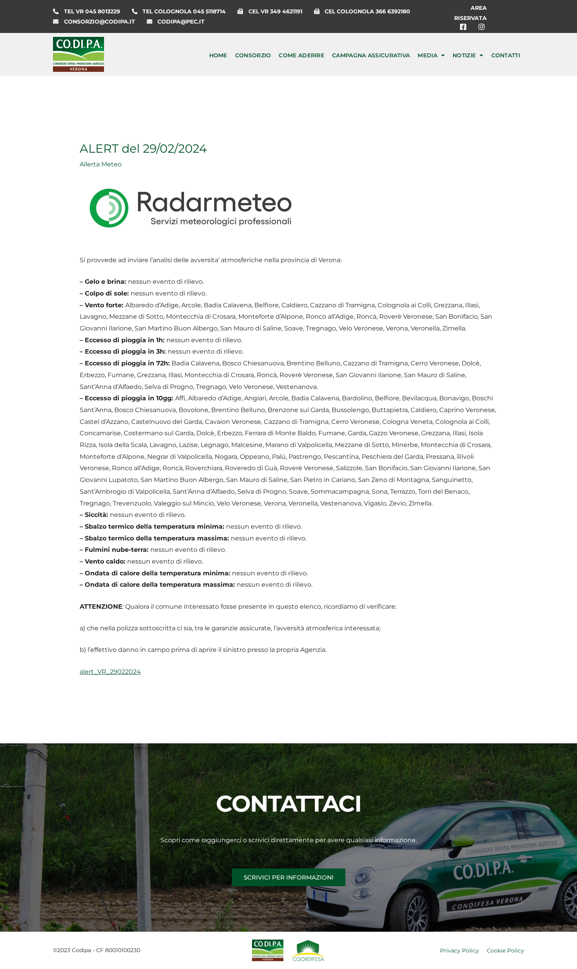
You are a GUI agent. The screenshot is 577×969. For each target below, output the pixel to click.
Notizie (464, 55)
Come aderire (301, 55)
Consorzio (253, 55)
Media (427, 55)
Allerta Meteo (101, 164)
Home (218, 55)
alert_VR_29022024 (110, 671)
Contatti (505, 55)
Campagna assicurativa (371, 55)
